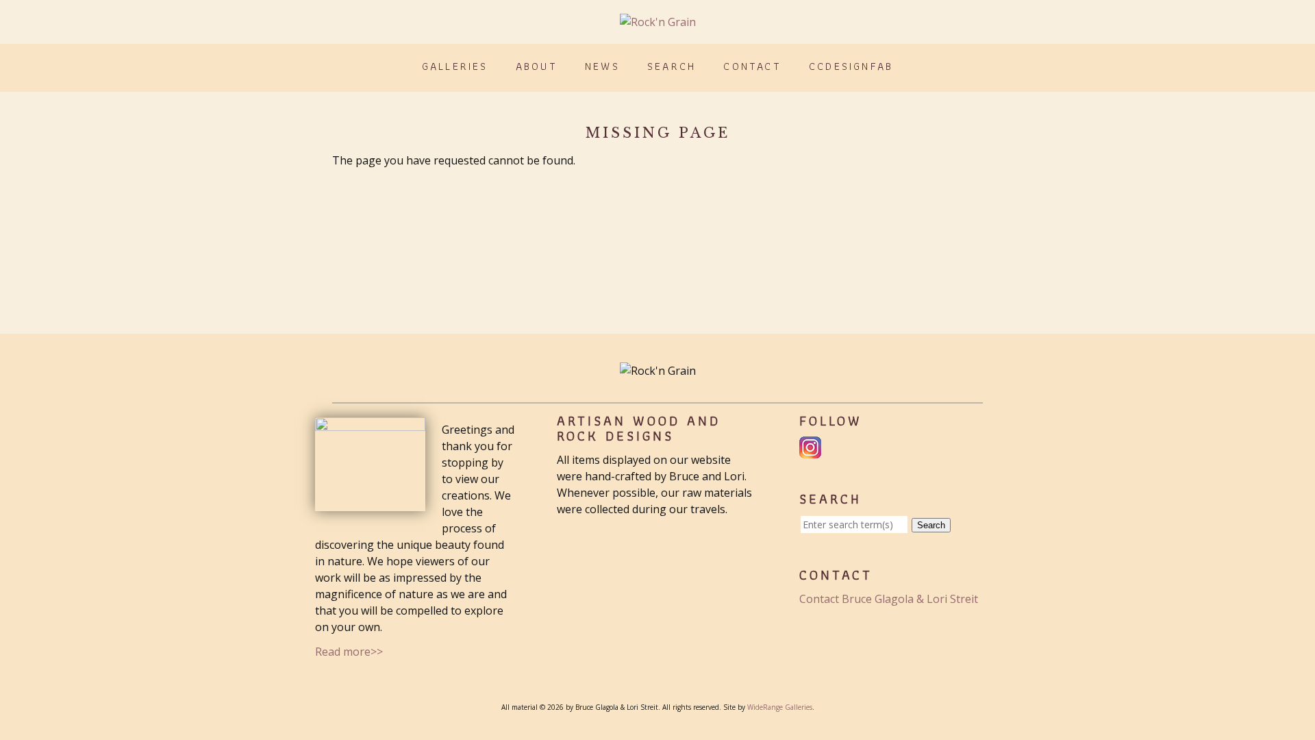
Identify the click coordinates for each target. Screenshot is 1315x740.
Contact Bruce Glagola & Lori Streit (888, 598)
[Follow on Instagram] (811, 450)
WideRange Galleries (779, 707)
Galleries (455, 66)
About (537, 66)
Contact (752, 66)
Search (671, 66)
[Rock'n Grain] (658, 21)
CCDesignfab (851, 66)
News (602, 66)
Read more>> (349, 651)
